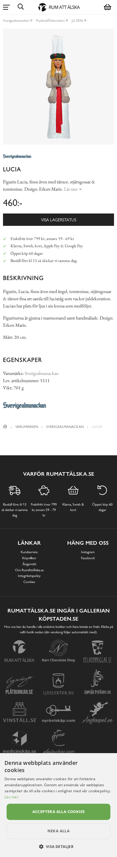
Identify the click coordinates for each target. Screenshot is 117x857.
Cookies (29, 582)
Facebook (88, 558)
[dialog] (58, 805)
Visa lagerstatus (58, 219)
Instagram (87, 552)
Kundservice (29, 552)
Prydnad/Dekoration (50, 20)
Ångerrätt (29, 564)
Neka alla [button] (58, 831)
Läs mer (11, 796)
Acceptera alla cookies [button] (58, 811)
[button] (59, 846)
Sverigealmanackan (16, 20)
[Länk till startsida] (5, 427)
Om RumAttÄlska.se (29, 570)
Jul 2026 (77, 20)
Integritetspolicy (29, 576)
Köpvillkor (29, 558)
